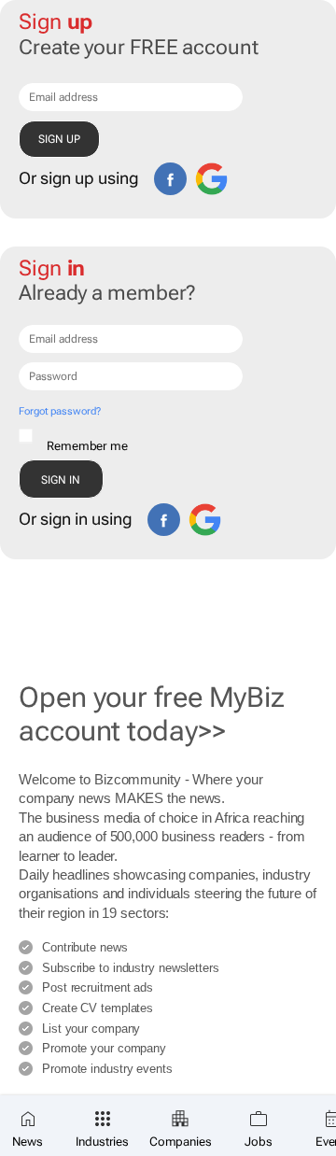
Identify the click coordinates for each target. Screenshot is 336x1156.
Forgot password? (59, 411)
